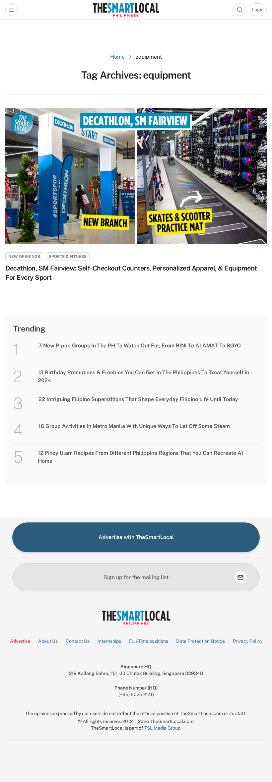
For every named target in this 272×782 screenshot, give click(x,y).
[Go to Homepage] (126, 10)
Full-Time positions (148, 641)
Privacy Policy (247, 641)
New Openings (24, 256)
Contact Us (78, 641)
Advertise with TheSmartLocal (136, 537)
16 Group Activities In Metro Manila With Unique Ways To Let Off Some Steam (134, 426)
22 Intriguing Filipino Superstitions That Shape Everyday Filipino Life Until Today (138, 399)
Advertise (20, 641)
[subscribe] (240, 577)
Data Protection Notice (200, 641)
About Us (48, 641)
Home (117, 57)
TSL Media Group (162, 728)
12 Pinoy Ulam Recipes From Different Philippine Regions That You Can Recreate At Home (140, 457)
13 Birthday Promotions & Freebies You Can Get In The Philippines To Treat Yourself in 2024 (143, 376)
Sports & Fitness (68, 256)
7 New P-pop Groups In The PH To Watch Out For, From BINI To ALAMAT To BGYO (139, 345)
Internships (109, 641)
